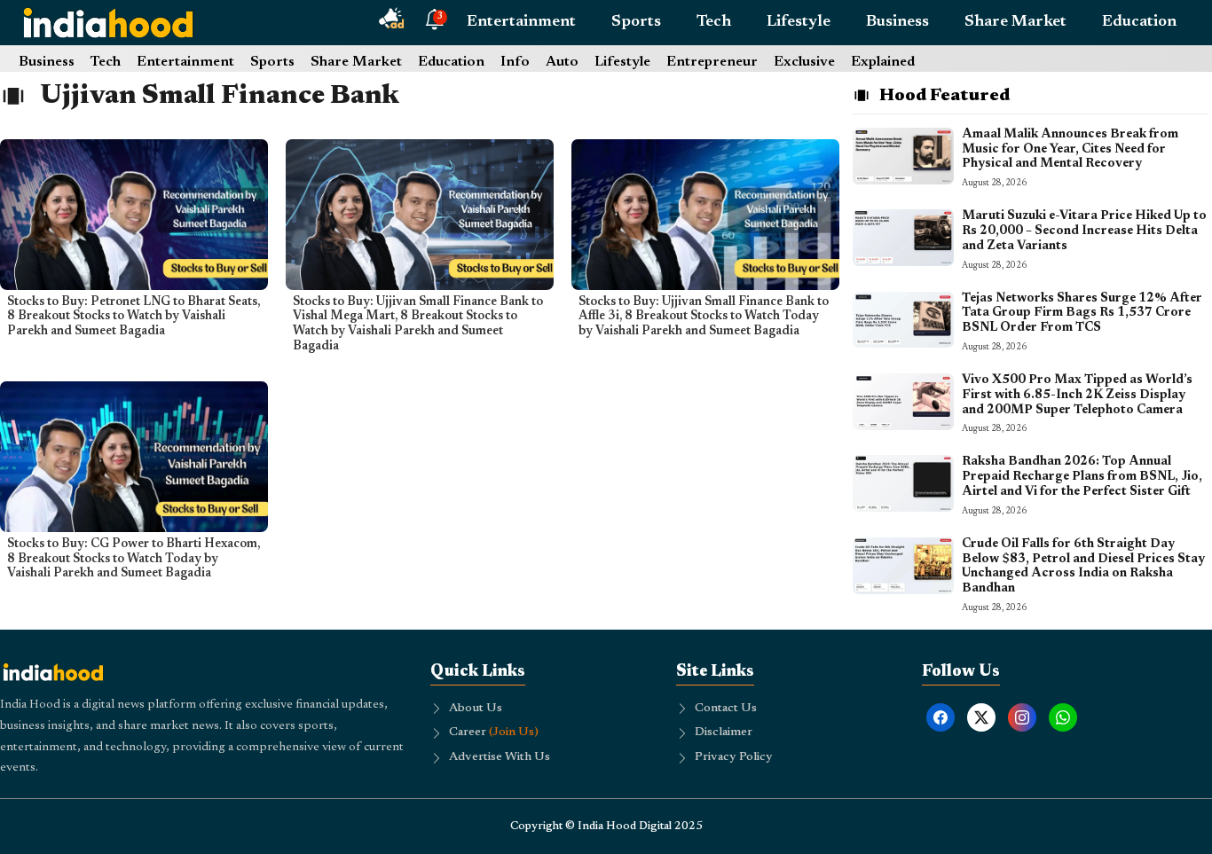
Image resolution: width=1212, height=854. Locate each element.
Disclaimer (723, 732)
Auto (562, 62)
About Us (475, 708)
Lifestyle (798, 22)
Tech (714, 22)
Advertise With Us (499, 757)
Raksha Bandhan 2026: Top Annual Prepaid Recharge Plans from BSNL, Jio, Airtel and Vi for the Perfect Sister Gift (1082, 477)
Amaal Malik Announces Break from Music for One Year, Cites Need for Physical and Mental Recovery (1070, 150)
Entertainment (521, 22)
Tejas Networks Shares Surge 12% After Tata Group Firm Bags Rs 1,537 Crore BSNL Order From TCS (1082, 314)
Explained (883, 62)
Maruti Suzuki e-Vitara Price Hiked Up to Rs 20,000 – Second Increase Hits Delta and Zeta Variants (1084, 231)
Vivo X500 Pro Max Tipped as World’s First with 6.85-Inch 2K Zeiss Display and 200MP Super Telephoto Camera (1077, 395)
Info (515, 62)
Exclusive (804, 62)
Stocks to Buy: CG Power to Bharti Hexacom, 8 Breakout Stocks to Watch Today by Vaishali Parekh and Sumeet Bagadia (133, 559)
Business (897, 22)
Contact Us (726, 708)
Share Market (1015, 22)
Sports (636, 22)
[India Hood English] (108, 22)
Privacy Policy (734, 757)
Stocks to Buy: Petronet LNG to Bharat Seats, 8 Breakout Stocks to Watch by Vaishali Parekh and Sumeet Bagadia (133, 317)
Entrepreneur (712, 62)
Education (1139, 22)
